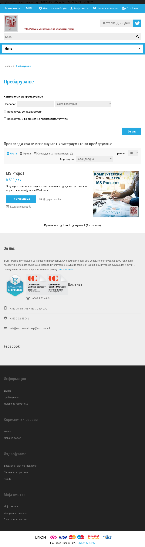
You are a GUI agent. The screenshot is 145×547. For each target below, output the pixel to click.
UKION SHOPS (86, 543)
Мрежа (27, 153)
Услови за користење (16, 403)
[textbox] (74, 36)
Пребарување (23, 66)
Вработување (11, 397)
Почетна (8, 66)
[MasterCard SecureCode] (93, 538)
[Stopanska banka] (53, 538)
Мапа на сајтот (12, 438)
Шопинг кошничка (108, 8)
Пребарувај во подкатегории (24, 111)
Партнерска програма (16, 472)
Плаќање (132, 8)
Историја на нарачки (15, 513)
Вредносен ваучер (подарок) (20, 465)
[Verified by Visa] (107, 538)
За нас (7, 390)
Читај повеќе (66, 269)
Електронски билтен (15, 519)
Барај (132, 131)
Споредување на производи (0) (55, 153)
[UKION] (40, 538)
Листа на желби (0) (55, 8)
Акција (7, 478)
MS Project (15, 173)
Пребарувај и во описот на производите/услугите (37, 118)
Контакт (8, 431)
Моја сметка (81, 8)
